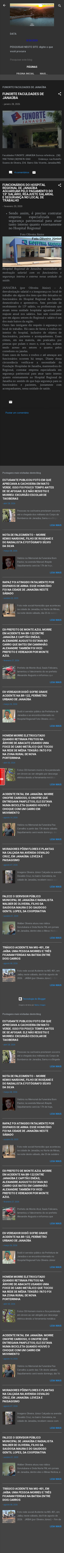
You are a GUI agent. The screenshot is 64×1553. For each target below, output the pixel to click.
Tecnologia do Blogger (34, 998)
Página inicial (25, 73)
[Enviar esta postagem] (34, 173)
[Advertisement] (32, 439)
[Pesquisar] (60, 6)
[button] (60, 94)
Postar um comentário (17, 412)
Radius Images (40, 1005)
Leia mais (56, 525)
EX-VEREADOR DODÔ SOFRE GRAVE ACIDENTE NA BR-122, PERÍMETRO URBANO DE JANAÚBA (25, 695)
